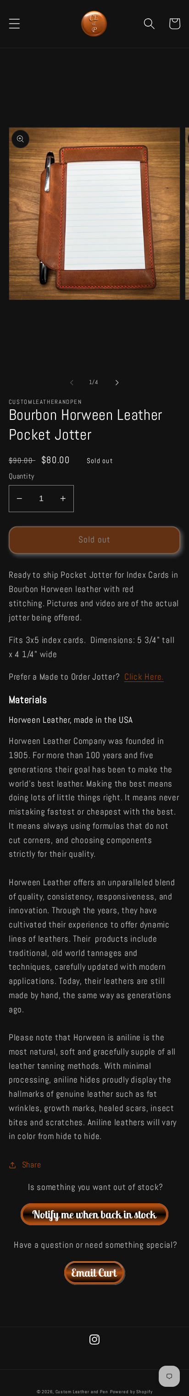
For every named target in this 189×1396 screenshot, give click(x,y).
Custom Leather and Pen (82, 1392)
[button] (14, 23)
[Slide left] (72, 383)
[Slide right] (117, 383)
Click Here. (144, 676)
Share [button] (31, 1165)
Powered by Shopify (131, 1392)
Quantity (21, 476)
